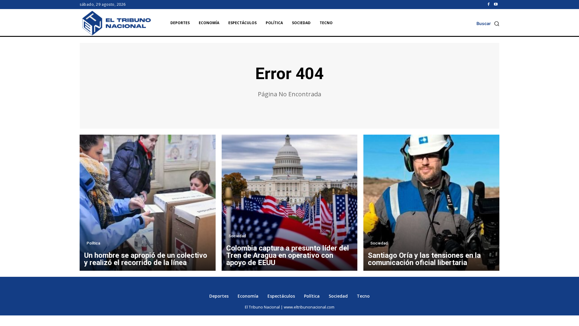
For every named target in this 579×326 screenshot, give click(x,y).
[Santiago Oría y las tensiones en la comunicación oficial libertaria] (431, 203)
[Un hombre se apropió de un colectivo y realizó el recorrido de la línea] (148, 203)
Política (93, 243)
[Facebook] (488, 4)
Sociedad (237, 236)
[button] (487, 23)
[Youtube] (495, 4)
